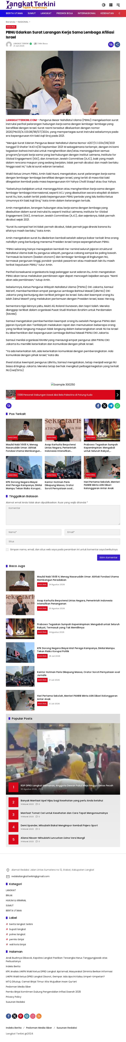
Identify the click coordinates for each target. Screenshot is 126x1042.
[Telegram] (111, 406)
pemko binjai (16, 939)
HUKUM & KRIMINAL (16, 900)
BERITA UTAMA (14, 910)
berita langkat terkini (21, 924)
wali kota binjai (17, 944)
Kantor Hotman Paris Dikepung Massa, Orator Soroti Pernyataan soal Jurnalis (59, 485)
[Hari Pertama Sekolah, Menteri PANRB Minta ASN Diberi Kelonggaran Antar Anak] (102, 467)
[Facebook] (98, 406)
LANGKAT (11, 890)
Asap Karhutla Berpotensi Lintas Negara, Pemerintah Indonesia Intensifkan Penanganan (60, 448)
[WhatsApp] (117, 406)
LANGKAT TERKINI (21, 44)
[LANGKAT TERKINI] (30, 4)
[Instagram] (32, 1016)
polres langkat (17, 934)
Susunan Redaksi (15, 1002)
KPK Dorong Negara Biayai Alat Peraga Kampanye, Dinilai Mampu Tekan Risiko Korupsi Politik (24, 485)
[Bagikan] (117, 44)
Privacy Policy (13, 996)
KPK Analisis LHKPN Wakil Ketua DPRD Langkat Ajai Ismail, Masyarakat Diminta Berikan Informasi (59, 971)
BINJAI (9, 895)
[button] (104, 5)
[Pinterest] (20, 1016)
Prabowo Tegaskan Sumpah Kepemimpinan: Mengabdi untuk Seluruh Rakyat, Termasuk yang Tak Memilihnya (101, 448)
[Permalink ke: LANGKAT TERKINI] (9, 44)
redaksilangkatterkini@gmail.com (30, 876)
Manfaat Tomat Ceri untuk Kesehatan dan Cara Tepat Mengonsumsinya (64, 813)
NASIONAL (11, 27)
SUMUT (10, 905)
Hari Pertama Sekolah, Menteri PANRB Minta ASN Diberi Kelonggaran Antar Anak (102, 485)
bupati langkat (17, 929)
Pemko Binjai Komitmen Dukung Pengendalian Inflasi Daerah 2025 (43, 991)
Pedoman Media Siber (18, 986)
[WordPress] (26, 1016)
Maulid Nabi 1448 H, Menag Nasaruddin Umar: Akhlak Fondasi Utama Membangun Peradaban (23, 448)
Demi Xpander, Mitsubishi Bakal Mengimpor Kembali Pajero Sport (59, 825)
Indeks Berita (13, 966)
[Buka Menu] (111, 5)
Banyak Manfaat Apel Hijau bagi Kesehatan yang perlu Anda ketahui (62, 800)
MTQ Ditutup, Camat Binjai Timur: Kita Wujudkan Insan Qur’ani (41, 981)
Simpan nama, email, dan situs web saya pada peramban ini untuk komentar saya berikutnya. (64, 549)
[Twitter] (104, 406)
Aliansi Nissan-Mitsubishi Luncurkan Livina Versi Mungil (53, 838)
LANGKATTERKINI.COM (21, 120)
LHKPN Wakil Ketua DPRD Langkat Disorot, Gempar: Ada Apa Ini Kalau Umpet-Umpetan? (55, 976)
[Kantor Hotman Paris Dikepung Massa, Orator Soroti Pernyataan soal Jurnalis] (63, 467)
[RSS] (39, 1016)
